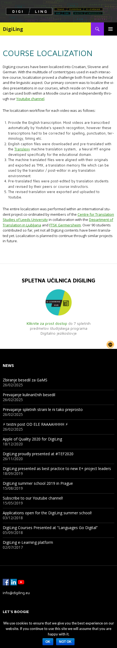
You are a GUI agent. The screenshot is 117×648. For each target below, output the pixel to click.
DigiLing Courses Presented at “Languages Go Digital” (50, 527)
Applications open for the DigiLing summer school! (47, 512)
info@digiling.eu (16, 592)
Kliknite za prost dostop (47, 323)
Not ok (65, 642)
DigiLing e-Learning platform (28, 542)
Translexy (22, 149)
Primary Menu (110, 29)
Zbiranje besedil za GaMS (25, 380)
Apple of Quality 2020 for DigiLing (32, 439)
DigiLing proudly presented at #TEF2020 (38, 453)
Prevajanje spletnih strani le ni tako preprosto (43, 409)
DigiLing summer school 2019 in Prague (38, 483)
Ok (47, 642)
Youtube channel (30, 98)
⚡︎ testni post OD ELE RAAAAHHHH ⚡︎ (35, 424)
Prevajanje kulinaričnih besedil (29, 394)
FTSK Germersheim (65, 225)
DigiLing (13, 29)
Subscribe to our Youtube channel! (33, 498)
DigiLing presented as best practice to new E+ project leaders (57, 468)
